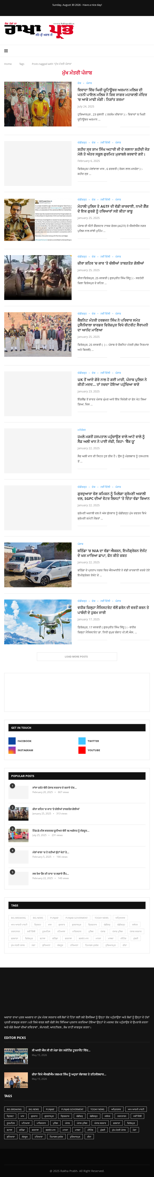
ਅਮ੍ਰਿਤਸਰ (120, 917)
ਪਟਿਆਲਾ (61, 931)
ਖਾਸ (50, 924)
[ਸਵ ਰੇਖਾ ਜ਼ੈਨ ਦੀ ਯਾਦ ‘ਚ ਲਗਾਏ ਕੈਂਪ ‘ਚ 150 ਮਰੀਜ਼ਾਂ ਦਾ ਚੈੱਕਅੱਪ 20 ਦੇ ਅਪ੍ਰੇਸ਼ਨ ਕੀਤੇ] (18, 878)
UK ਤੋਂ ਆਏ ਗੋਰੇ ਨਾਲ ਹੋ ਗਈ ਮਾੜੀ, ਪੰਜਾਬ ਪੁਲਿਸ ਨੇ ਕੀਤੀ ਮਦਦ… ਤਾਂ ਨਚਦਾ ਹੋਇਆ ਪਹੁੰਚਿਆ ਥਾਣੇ (112, 382)
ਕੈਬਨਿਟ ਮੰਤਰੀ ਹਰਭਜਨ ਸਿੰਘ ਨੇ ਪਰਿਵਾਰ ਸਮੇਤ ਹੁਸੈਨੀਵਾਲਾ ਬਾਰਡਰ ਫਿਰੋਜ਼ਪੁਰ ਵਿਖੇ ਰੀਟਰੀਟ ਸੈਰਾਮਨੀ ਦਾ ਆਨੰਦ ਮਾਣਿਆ (113, 325)
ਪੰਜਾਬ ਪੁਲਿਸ (117, 931)
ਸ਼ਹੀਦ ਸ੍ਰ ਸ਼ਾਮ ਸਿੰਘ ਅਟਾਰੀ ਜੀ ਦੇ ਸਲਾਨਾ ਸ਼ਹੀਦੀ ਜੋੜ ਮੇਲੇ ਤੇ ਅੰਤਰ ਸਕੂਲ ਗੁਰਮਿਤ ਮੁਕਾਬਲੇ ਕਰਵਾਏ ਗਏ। (114, 151)
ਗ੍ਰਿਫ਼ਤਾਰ (92, 924)
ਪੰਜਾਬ (102, 931)
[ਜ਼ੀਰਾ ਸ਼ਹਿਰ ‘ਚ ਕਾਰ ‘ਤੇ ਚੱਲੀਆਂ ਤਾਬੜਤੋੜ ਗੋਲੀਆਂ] (38, 277)
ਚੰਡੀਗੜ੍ (107, 924)
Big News (38, 917)
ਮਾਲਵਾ (110, 938)
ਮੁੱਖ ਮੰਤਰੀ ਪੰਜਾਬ (18, 945)
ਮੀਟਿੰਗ (123, 938)
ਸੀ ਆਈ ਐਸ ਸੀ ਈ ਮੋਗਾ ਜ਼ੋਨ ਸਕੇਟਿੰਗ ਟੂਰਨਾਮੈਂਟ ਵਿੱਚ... (61, 1050)
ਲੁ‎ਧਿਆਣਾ (46, 945)
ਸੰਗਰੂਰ (60, 945)
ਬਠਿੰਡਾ (55, 938)
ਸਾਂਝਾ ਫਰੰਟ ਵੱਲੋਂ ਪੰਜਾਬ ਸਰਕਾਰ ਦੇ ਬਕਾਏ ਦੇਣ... (54, 787)
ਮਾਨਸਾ (98, 938)
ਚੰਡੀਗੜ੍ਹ (121, 924)
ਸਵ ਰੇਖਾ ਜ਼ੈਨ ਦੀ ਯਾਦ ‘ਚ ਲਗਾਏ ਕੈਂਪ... (50, 873)
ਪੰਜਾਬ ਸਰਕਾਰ (136, 931)
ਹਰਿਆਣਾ (74, 945)
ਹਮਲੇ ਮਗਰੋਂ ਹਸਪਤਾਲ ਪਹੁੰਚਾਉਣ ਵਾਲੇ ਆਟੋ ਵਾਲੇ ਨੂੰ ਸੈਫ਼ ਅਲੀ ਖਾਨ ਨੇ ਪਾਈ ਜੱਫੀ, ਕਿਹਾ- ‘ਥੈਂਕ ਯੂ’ (111, 439)
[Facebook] (69, 10)
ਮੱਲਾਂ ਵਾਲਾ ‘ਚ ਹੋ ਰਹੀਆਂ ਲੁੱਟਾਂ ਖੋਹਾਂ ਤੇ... (50, 852)
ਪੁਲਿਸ (90, 931)
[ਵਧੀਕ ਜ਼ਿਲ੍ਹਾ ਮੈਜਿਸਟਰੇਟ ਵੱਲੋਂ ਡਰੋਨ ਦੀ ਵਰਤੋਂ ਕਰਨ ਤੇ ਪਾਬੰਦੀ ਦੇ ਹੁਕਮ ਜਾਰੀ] (38, 622)
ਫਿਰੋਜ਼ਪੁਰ (29, 938)
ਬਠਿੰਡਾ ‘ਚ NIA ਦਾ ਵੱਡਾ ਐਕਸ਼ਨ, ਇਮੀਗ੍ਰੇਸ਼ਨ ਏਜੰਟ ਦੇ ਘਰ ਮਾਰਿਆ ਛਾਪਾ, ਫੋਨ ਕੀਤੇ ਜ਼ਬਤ (112, 553)
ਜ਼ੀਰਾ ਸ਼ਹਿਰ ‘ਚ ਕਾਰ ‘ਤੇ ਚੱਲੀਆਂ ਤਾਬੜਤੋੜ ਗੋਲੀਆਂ (111, 263)
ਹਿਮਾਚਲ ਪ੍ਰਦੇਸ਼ (91, 945)
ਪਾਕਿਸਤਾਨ (76, 931)
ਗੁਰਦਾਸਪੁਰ (76, 924)
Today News (101, 917)
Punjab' (54, 917)
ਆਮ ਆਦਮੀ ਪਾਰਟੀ (19, 924)
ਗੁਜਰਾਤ (62, 924)
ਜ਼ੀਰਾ (125, 945)
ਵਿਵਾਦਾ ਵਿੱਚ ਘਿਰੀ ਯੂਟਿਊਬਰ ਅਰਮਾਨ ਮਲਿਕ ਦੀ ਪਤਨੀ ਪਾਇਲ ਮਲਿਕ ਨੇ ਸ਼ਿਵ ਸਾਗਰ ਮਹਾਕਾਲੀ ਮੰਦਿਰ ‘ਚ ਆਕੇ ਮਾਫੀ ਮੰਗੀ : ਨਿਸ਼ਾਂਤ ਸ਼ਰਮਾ (112, 94)
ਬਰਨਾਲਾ (68, 938)
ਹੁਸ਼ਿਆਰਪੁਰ (110, 945)
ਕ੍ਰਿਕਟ (37, 924)
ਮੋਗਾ (33, 945)
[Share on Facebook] (113, 127)
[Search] (148, 51)
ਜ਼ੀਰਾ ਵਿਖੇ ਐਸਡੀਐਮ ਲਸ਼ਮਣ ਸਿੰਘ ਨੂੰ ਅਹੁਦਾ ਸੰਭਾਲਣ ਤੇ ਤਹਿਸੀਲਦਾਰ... (69, 1074)
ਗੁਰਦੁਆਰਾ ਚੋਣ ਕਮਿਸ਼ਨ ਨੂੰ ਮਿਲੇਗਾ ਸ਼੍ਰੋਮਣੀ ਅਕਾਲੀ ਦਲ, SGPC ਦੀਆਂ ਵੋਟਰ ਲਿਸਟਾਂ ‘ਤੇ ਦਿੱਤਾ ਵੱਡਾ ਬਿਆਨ (114, 496)
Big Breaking (18, 917)
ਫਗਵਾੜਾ (14, 938)
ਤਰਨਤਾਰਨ (15, 931)
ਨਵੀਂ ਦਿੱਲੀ (31, 931)
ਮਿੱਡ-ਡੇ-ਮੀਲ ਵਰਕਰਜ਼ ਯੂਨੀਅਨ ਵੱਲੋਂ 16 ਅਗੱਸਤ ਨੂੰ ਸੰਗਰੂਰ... (60, 830)
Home (8, 64)
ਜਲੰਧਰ (135, 924)
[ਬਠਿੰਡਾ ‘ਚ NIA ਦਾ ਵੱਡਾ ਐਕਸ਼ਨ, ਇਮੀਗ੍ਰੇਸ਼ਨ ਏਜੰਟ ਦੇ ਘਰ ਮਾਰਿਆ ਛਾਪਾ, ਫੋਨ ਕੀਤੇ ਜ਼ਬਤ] (38, 564)
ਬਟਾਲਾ (42, 938)
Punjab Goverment (77, 917)
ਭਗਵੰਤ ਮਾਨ (84, 938)
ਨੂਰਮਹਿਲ (46, 931)
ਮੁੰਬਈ (135, 938)
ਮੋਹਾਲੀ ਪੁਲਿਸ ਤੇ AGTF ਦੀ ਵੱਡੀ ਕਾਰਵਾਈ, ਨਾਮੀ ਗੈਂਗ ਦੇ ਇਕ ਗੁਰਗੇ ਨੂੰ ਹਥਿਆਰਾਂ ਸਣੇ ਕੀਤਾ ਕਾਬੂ (113, 209)
